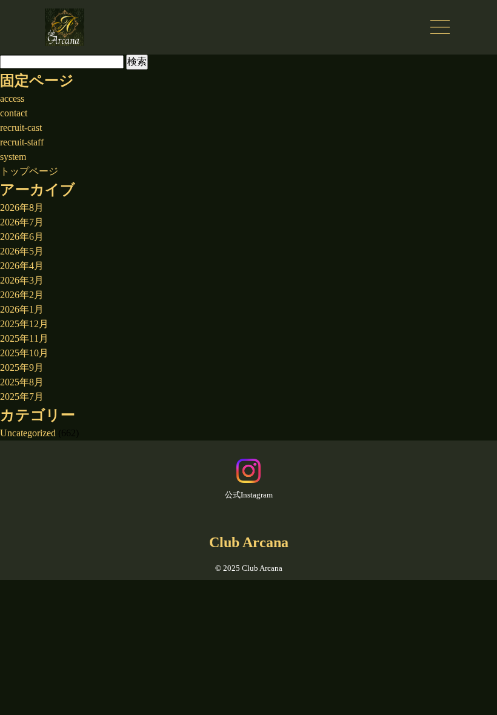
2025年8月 (22, 382)
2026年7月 (22, 222)
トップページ (29, 171)
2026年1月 (22, 309)
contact (13, 113)
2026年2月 (22, 295)
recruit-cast (21, 127)
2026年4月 (22, 266)
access (12, 98)
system (13, 156)
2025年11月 (24, 338)
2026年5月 (22, 251)
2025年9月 (22, 367)
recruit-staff (22, 142)
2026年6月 (22, 236)
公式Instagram (249, 494)
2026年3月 (22, 280)
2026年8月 (22, 207)
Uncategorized (28, 433)
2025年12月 (24, 324)
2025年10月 (24, 353)
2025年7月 (22, 396)
